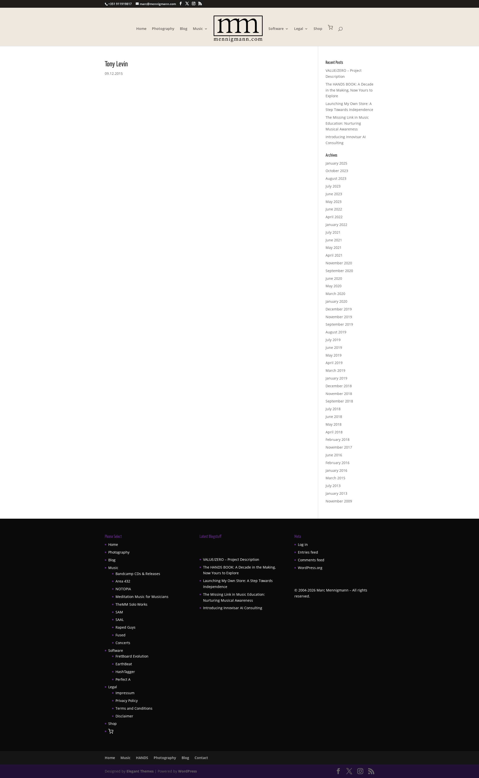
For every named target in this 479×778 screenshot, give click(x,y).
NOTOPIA (123, 588)
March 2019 (335, 370)
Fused (120, 635)
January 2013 (336, 493)
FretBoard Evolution (132, 656)
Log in (303, 544)
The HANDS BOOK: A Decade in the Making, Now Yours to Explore (349, 90)
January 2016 (336, 470)
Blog (183, 29)
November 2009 (339, 501)
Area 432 (123, 581)
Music (198, 29)
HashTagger (125, 671)
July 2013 (333, 485)
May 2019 (334, 355)
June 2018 (334, 416)
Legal (298, 29)
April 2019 (334, 362)
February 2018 (338, 439)
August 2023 (336, 178)
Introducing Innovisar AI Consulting (232, 607)
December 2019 (339, 309)
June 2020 (334, 278)
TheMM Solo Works (131, 604)
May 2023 (334, 201)
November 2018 (339, 393)
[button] (330, 35)
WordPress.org (310, 567)
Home (141, 29)
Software (276, 29)
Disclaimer (124, 716)
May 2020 (334, 286)
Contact (201, 757)
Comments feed (311, 560)
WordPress (187, 771)
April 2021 (334, 255)
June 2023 (334, 194)
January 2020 (336, 301)
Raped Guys (125, 627)
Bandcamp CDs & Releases (138, 573)
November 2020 (339, 263)
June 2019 (334, 347)
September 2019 (339, 324)
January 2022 (336, 224)
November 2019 (339, 316)
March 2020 (335, 293)
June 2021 (334, 240)
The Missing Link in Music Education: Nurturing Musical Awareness (347, 123)
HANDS (142, 757)
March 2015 (335, 478)
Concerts (123, 642)
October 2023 (337, 170)
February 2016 (338, 462)
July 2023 (333, 186)
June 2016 (334, 455)
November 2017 (339, 447)
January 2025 (336, 163)
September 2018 (339, 401)
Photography (163, 29)
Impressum (125, 692)
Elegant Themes (140, 771)
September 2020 (339, 270)
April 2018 (334, 432)
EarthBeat (124, 664)
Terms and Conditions (134, 708)
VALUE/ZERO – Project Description (231, 559)
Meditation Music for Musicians (142, 596)
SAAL (120, 619)
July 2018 (333, 408)
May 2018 (334, 424)
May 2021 (334, 247)
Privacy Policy (127, 700)
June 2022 (334, 209)
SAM (119, 612)
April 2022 (334, 216)
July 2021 (333, 232)
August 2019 (336, 332)
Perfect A (123, 679)
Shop (318, 29)
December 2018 (339, 386)
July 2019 (333, 339)
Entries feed (308, 552)
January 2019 (336, 378)
